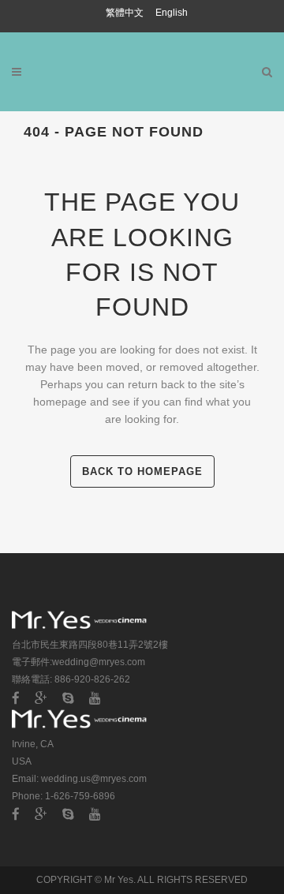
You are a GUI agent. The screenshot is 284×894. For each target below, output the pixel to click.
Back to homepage (142, 471)
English (171, 12)
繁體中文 (126, 12)
